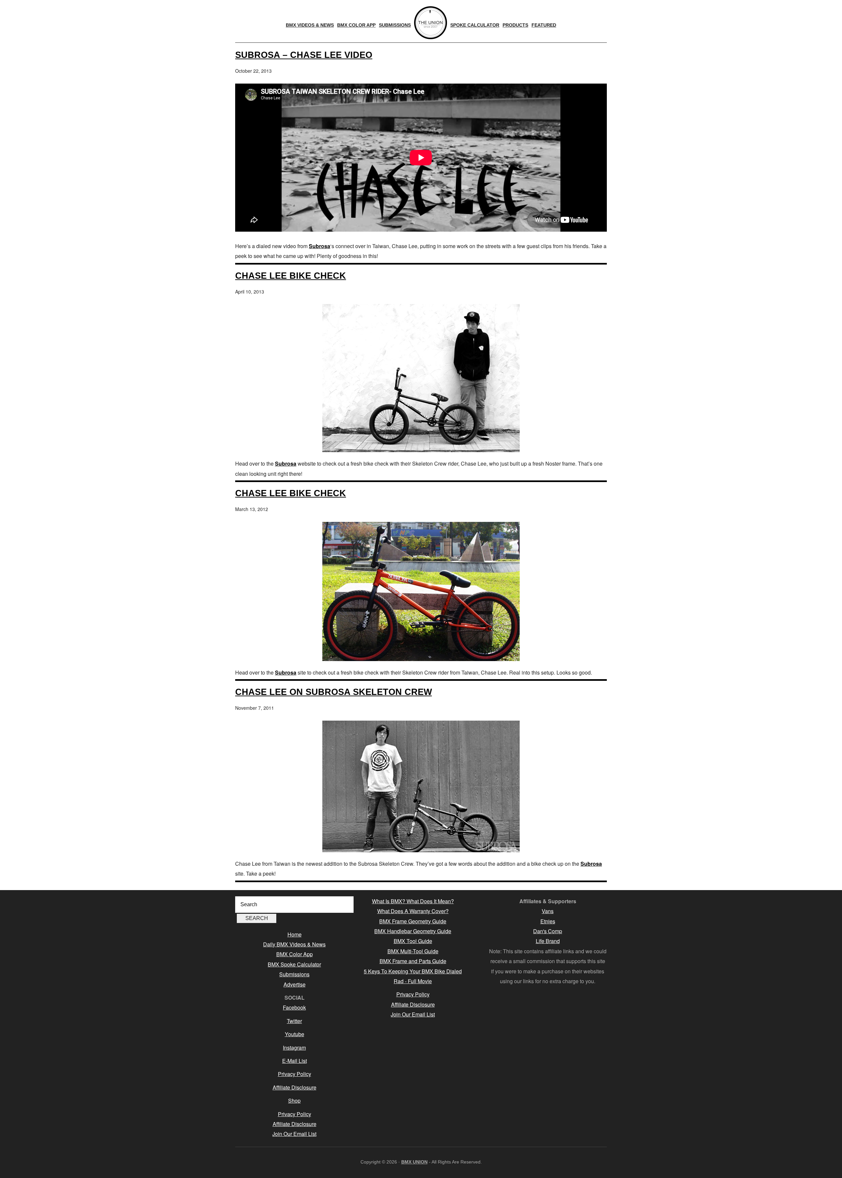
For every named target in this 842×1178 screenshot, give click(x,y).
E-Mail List (294, 1060)
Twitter (294, 1021)
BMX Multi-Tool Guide (412, 951)
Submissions (294, 974)
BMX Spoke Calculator (294, 964)
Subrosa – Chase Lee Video (303, 55)
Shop (294, 1100)
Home (294, 934)
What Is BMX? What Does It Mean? (413, 901)
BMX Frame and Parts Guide (413, 961)
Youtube (294, 1034)
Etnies (547, 921)
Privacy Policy (294, 1074)
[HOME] (430, 22)
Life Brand (548, 941)
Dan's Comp (547, 931)
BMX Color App (294, 954)
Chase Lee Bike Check (290, 275)
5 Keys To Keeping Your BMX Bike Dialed (413, 971)
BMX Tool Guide (413, 941)
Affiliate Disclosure (294, 1087)
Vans (548, 911)
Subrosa (319, 246)
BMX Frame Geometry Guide (412, 921)
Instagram (294, 1047)
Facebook (294, 1007)
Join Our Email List (294, 1134)
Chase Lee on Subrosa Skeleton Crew (333, 692)
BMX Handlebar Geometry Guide (412, 931)
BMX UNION (414, 1162)
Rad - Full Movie (413, 981)
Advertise (295, 984)
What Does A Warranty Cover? (413, 911)
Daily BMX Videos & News (294, 944)
